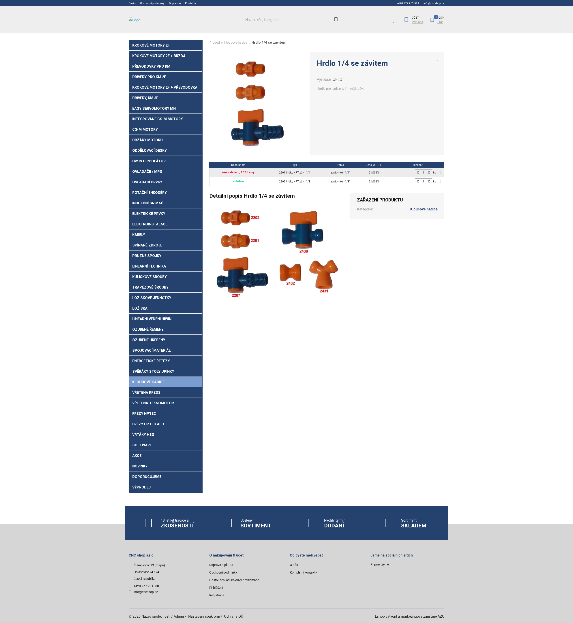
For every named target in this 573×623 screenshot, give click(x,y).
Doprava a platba (221, 565)
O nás (132, 3)
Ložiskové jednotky (151, 298)
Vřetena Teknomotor (153, 403)
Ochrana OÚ (233, 616)
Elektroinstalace (149, 224)
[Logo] (162, 20)
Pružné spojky (146, 256)
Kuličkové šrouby (149, 277)
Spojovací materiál (151, 350)
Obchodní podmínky (152, 3)
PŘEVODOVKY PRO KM (151, 66)
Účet (415, 17)
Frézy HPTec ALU (148, 424)
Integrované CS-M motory (157, 119)
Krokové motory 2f (151, 45)
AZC (441, 616)
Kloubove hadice (148, 382)
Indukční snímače (148, 203)
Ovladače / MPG (147, 171)
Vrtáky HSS (143, 434)
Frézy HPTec (144, 413)
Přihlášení (216, 587)
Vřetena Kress (146, 392)
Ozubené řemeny (148, 329)
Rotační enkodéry (149, 193)
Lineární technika (149, 266)
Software (142, 445)
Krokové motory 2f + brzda (159, 56)
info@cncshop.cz (433, 3)
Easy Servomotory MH (154, 108)
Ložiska (140, 308)
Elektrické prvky (148, 214)
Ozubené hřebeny (148, 340)
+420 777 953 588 (408, 3)
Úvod (216, 42)
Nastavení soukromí (204, 616)
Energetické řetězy (151, 361)
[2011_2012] (439, 172)
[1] (336, 19)
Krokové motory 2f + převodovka (164, 87)
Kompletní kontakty (303, 572)
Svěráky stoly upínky (153, 371)
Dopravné (175, 3)
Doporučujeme (146, 477)
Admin (179, 616)
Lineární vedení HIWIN (151, 319)
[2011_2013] (439, 181)
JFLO (337, 79)
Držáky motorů (147, 140)
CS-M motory (145, 129)
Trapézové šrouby (150, 287)
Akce (136, 456)
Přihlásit (417, 22)
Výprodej (141, 487)
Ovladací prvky (147, 182)
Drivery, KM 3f (145, 98)
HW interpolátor (149, 161)
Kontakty (190, 3)
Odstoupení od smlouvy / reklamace (234, 580)
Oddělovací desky (149, 150)
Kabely (138, 235)
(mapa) (160, 565)
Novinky (140, 466)
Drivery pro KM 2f (149, 77)
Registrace (216, 595)
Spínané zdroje (147, 245)
